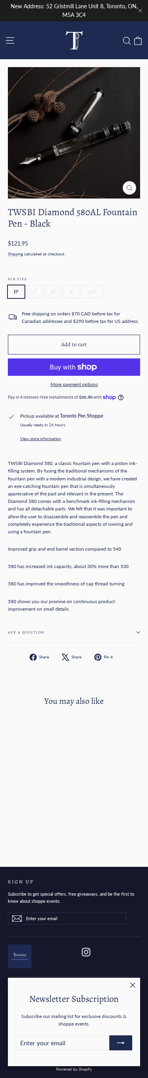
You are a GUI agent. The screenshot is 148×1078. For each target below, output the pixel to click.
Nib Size (17, 279)
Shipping (15, 253)
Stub (92, 291)
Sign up (21, 881)
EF (16, 291)
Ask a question (26, 632)
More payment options (74, 384)
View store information (40, 439)
